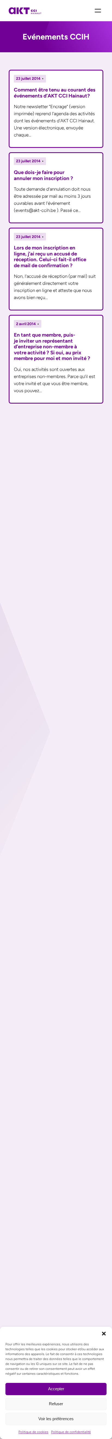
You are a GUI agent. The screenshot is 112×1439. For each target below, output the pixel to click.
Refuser (56, 1403)
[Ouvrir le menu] (97, 10)
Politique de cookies (33, 1432)
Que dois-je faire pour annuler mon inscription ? (43, 175)
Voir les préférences (56, 1418)
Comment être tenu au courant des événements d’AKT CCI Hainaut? (54, 93)
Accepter (56, 1388)
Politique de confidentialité (71, 1432)
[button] (104, 1333)
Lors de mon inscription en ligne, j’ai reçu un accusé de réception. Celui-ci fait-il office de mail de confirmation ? (50, 256)
